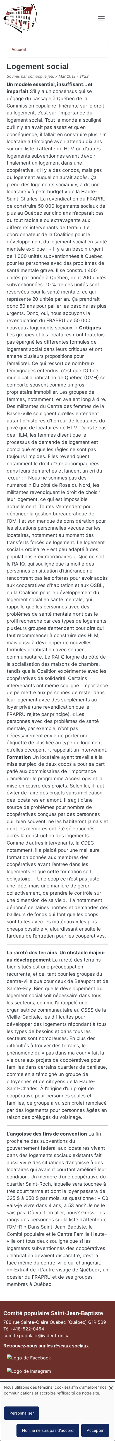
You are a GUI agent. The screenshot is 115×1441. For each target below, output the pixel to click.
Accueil (18, 49)
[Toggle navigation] (101, 19)
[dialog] (57, 1411)
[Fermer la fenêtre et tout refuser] (111, 1384)
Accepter (95, 1430)
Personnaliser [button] (21, 1413)
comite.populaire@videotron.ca (36, 1335)
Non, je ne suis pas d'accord (48, 1430)
